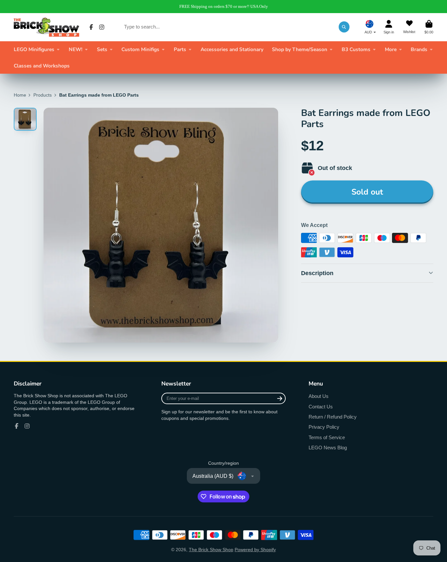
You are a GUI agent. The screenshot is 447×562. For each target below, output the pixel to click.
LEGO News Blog (328, 447)
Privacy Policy (324, 427)
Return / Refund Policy (333, 417)
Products (42, 95)
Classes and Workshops (42, 65)
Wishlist (409, 27)
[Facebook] (91, 27)
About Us (319, 396)
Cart (428, 27)
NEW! (75, 49)
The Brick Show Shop (211, 549)
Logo (46, 27)
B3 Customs (356, 49)
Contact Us (321, 406)
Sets (102, 49)
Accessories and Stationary (232, 49)
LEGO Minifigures (34, 49)
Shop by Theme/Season (299, 49)
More (391, 49)
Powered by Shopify (255, 549)
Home (20, 95)
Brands (419, 49)
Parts (180, 49)
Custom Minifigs (140, 49)
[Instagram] (102, 27)
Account (389, 27)
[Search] (344, 26)
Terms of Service (327, 437)
